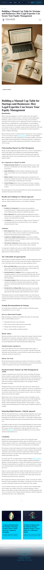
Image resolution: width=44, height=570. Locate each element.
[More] (22, 2)
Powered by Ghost (39, 548)
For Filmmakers (27, 552)
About (15, 2)
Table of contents (7, 89)
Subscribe (39, 2)
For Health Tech (19, 548)
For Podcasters (27, 549)
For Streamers (28, 551)
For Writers (21, 552)
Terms (27, 560)
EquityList (10, 430)
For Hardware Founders (27, 548)
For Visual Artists (21, 551)
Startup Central (4, 8)
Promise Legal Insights (6, 548)
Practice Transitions (20, 560)
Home (10, 2)
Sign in (32, 2)
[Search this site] (29, 2)
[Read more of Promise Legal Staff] (3, 19)
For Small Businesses (29, 554)
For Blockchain (21, 558)
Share (40, 19)
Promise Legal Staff (10, 19)
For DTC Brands (24, 555)
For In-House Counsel (20, 554)
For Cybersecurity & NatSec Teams (24, 557)
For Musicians (21, 549)
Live (19, 2)
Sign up (30, 560)
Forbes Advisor (21, 135)
